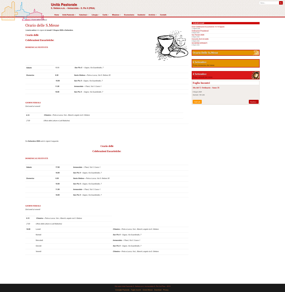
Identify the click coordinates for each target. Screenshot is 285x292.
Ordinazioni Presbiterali (200, 31)
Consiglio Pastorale (122, 290)
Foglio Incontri (136, 290)
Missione (116, 14)
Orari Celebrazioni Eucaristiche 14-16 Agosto (208, 26)
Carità (105, 14)
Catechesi (83, 14)
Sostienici (141, 14)
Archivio (152, 14)
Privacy (166, 290)
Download (157, 290)
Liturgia (95, 14)
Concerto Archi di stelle (200, 39)
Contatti (163, 14)
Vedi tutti (197, 102)
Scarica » (253, 102)
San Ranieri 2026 (198, 35)
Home (56, 14)
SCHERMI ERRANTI (199, 43)
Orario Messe (148, 290)
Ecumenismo (129, 14)
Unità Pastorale (64, 4)
